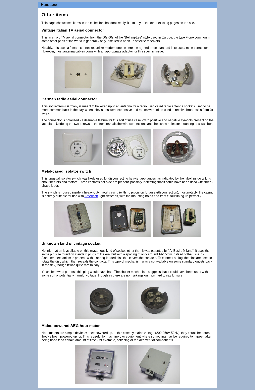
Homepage (49, 4)
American (91, 196)
